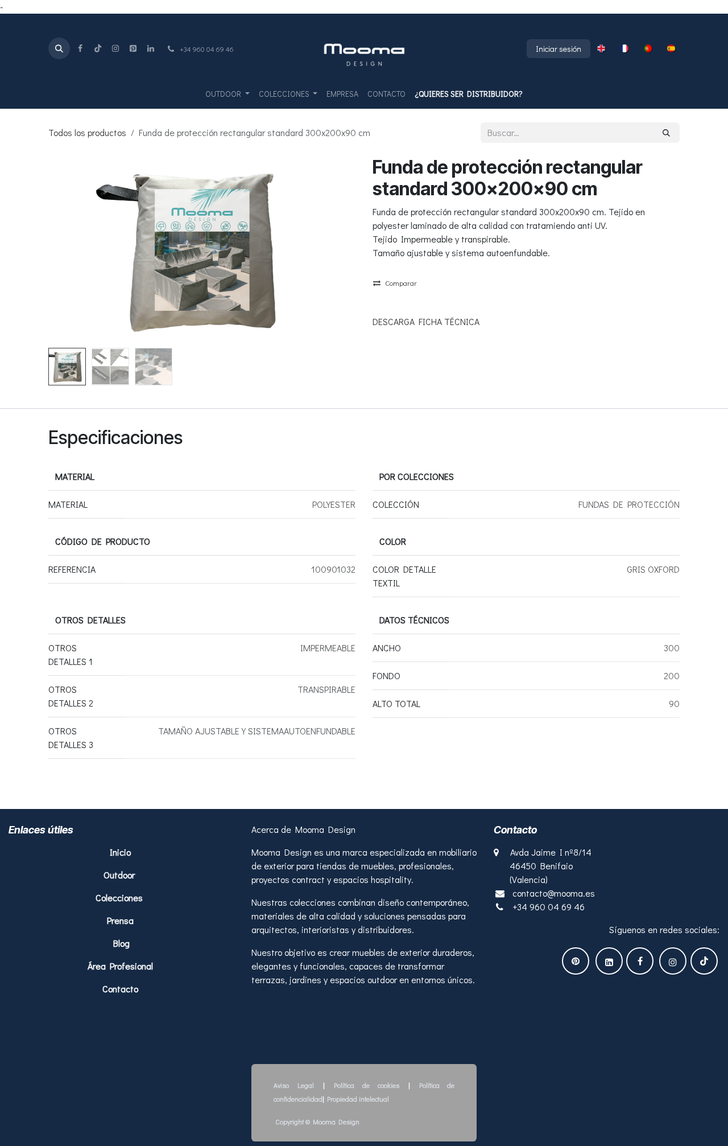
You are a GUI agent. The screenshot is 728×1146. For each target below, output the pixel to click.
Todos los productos (87, 132)
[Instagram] (115, 48)
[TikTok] (98, 48)
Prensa (120, 920)
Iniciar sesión (558, 48)
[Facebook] (80, 48)
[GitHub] (133, 48)
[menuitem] (601, 48)
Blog (121, 943)
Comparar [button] (401, 282)
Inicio (121, 852)
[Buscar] (666, 132)
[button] (59, 48)
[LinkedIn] (151, 48)
